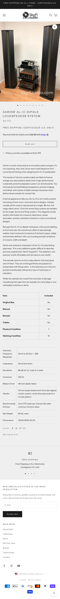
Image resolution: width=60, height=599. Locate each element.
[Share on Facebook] (12, 428)
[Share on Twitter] (16, 428)
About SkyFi (8, 529)
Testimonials (8, 552)
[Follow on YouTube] (18, 565)
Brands (6, 548)
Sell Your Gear (9, 543)
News (5, 538)
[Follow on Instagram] (11, 565)
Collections (8, 534)
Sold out (30, 144)
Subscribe (12, 514)
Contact (6, 557)
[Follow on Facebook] (4, 565)
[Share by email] (24, 428)
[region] (30, 460)
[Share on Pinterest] (20, 428)
